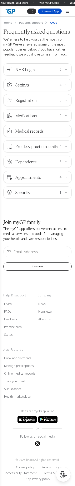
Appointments (28, 177)
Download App (50, 11)
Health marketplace (17, 396)
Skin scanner (12, 389)
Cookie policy (25, 467)
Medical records (29, 130)
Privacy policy (50, 467)
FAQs (7, 311)
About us (44, 319)
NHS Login (25, 69)
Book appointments (17, 358)
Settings (22, 84)
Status (8, 335)
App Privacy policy (38, 479)
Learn (8, 304)
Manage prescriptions (19, 366)
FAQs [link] (53, 23)
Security (22, 192)
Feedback (10, 319)
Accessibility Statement (21, 473)
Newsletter (45, 311)
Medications (26, 115)
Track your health (15, 381)
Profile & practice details (36, 146)
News (42, 304)
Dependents (25, 161)
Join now (37, 266)
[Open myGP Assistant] (63, 474)
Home (8, 23)
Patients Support (31, 23)
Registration (26, 100)
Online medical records (19, 373)
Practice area (13, 327)
